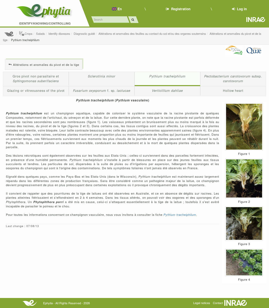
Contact (218, 303)
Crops (28, 33)
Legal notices (201, 303)
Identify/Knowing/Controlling (45, 23)
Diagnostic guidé (84, 33)
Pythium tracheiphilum (25, 40)
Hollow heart (233, 90)
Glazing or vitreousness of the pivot (36, 90)
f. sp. (101, 90)
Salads (40, 33)
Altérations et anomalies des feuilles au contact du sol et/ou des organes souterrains (152, 33)
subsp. (233, 78)
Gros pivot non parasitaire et (36, 78)
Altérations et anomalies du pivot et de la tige (46, 65)
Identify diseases (59, 33)
